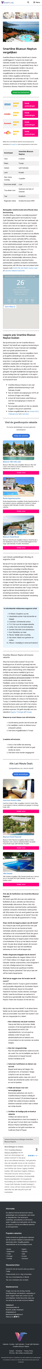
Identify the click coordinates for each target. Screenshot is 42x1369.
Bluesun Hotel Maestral (12, 836)
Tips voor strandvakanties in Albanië (17, 1277)
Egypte (13, 712)
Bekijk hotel (21, 472)
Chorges (29, 712)
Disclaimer (19, 1351)
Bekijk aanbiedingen (30, 105)
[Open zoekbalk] (28, 2)
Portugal (9, 1256)
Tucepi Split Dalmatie (31, 1344)
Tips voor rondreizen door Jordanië (17, 1280)
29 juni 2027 (34, 411)
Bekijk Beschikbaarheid (21, 92)
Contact (11, 1351)
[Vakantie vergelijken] (7, 2)
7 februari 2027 (13, 414)
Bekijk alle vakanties (21, 435)
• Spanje (8, 1249)
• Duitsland (24, 1258)
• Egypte (23, 1249)
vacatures (25, 1300)
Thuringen (20, 712)
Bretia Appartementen (11, 498)
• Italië (23, 1254)
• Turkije (8, 1254)
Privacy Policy (28, 1351)
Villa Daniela (7, 873)
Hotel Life (16, 268)
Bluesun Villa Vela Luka (12, 461)
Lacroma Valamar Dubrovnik (15, 270)
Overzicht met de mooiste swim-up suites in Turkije (20, 1270)
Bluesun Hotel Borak (11, 536)
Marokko (24, 1251)
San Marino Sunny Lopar (29, 268)
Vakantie (5, 1344)
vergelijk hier (14, 144)
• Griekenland (10, 1251)
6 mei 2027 (25, 414)
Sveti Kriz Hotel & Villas (12, 800)
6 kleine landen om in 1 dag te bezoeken (19, 1274)
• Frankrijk (9, 1258)
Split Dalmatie (19, 1344)
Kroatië (24, 1256)
